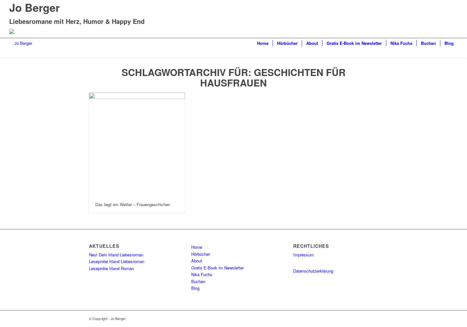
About (196, 261)
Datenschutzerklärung (313, 271)
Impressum (303, 255)
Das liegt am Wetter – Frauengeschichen (132, 204)
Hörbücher (200, 254)
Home (196, 247)
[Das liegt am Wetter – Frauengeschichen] (137, 144)
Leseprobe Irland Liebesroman (116, 261)
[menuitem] (263, 43)
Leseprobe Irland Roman (111, 268)
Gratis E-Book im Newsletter (217, 268)
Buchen (198, 281)
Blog (195, 288)
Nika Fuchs (201, 274)
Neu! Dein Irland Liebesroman (116, 255)
